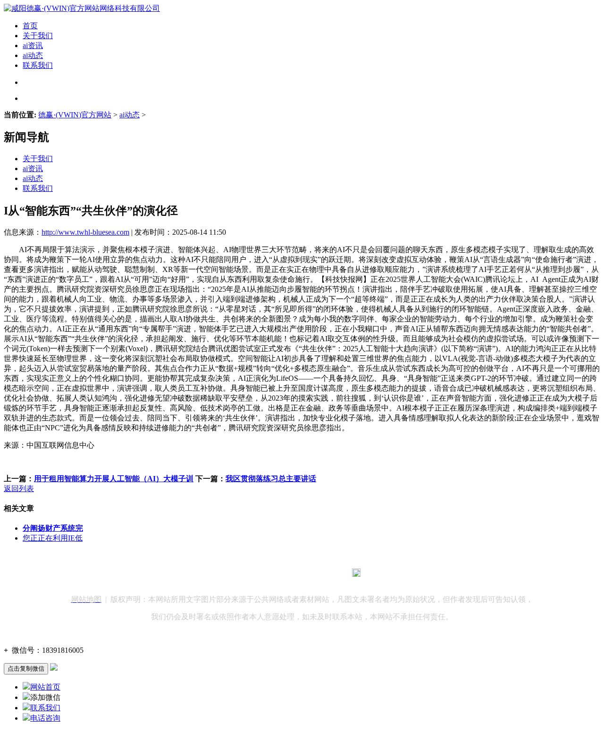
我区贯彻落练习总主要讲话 (271, 479)
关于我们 (38, 36)
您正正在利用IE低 (53, 538)
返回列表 (19, 489)
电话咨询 (45, 718)
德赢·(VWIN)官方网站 (74, 115)
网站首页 (45, 687)
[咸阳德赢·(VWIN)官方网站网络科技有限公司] (82, 8)
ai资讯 (33, 45)
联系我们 (38, 65)
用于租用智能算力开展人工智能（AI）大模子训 (113, 479)
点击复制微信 (26, 668)
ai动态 (33, 55)
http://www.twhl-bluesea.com (85, 232)
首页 (30, 26)
